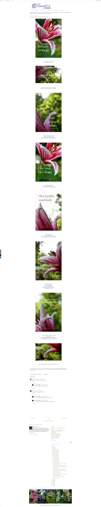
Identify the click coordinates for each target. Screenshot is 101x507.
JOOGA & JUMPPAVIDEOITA (55, 437)
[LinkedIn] (0, 256)
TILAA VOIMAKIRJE (55, 10)
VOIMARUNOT (62, 10)
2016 (53, 447)
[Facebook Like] (0, 252)
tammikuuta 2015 (55, 478)
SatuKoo (33, 390)
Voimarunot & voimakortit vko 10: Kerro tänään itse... (60, 463)
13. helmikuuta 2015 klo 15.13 (44, 400)
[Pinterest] (0, 254)
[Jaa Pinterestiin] (47, 374)
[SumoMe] (0, 257)
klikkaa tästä (35, 13)
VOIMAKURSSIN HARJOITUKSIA (56, 434)
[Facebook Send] (0, 251)
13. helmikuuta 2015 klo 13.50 (44, 396)
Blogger (60, 505)
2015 (53, 448)
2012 (53, 482)
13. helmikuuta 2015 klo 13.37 (39, 390)
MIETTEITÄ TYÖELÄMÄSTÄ (55, 436)
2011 (53, 483)
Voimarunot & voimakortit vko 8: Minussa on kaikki (60, 470)
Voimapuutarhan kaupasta (33, 369)
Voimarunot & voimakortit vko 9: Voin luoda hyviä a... (60, 466)
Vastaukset (34, 383)
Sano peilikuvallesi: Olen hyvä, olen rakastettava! (59, 465)
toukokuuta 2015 (55, 458)
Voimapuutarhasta (32, 370)
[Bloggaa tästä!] (45, 374)
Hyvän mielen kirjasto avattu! (57, 464)
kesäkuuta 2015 (55, 457)
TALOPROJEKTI (53, 432)
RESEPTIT (52, 438)
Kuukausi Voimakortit (47, 369)
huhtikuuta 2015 (55, 459)
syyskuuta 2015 (55, 453)
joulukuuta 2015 (55, 449)
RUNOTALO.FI (37, 10)
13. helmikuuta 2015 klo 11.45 (44, 384)
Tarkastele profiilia (31, 432)
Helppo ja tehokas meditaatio (57, 475)
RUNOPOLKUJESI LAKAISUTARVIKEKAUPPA (46, 10)
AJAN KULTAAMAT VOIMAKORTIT (56, 431)
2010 (53, 484)
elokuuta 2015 (55, 454)
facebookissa (38, 368)
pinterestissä (42, 368)
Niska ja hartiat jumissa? (56, 471)
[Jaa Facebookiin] (46, 374)
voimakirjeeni (55, 368)
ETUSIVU (32, 10)
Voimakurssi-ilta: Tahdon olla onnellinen (58, 476)
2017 (53, 446)
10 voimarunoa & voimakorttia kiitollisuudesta (59, 469)
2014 (53, 479)
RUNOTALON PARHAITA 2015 (55, 435)
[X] (0, 255)
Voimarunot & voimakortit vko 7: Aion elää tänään (59, 474)
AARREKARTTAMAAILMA (55, 433)
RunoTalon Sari (36, 384)
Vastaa (33, 381)
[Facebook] (0, 250)
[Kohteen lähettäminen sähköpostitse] (44, 374)
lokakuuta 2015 (55, 452)
